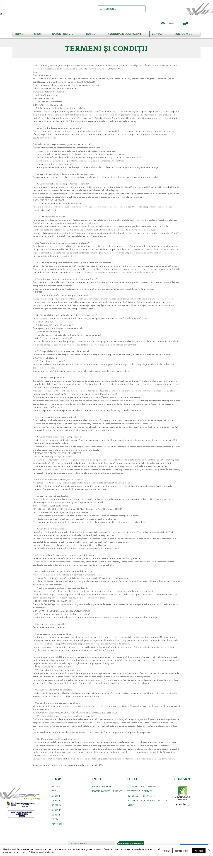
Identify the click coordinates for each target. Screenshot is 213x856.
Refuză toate (181, 850)
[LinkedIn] (184, 804)
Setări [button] (167, 850)
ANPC (130, 805)
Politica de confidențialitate (42, 852)
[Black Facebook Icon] (176, 804)
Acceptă (199, 850)
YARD (54, 819)
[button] (185, 23)
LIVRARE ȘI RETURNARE (141, 787)
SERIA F (56, 815)
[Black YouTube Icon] (180, 804)
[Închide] (209, 850)
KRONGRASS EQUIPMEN (106, 791)
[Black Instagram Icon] (188, 804)
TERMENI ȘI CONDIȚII (139, 791)
